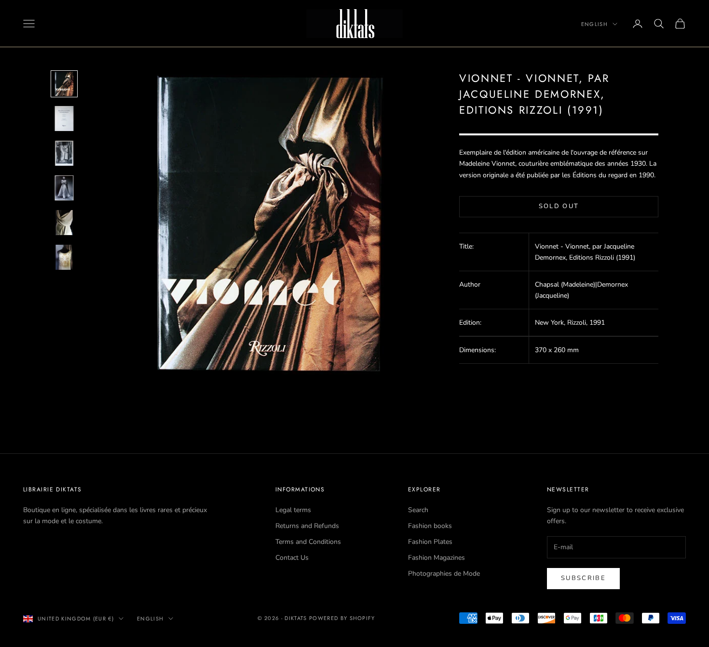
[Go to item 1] (64, 83)
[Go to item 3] (64, 153)
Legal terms (293, 510)
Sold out (559, 206)
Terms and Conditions (308, 541)
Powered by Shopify (342, 618)
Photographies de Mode (444, 573)
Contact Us (292, 557)
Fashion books (430, 525)
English (594, 24)
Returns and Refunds (307, 525)
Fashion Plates (430, 541)
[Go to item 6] (64, 257)
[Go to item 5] (64, 222)
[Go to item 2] (64, 118)
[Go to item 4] (64, 187)
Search (418, 510)
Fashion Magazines (436, 557)
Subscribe (583, 578)
